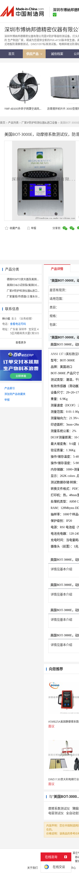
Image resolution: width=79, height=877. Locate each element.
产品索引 (9, 388)
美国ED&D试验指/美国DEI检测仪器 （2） (31, 285)
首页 (2, 123)
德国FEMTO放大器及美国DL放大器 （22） (32, 279)
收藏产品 (14, 228)
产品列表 (13, 123)
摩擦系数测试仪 (59, 808)
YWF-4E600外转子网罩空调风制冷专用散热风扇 (32, 109)
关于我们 (32, 868)
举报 (33, 228)
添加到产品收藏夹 (14, 394)
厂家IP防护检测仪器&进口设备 (39, 123)
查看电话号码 (18, 324)
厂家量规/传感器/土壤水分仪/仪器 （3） (30, 296)
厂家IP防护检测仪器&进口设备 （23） (29, 291)
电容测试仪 (56, 813)
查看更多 (21, 342)
